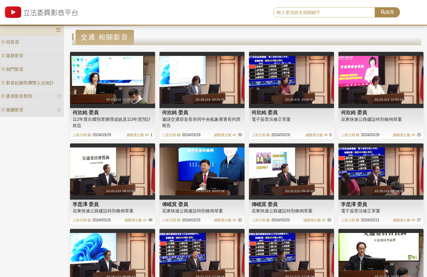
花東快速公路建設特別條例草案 (371, 119)
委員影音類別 (19, 96)
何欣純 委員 (86, 112)
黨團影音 (15, 109)
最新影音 (15, 55)
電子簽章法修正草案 (271, 119)
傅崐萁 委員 (175, 204)
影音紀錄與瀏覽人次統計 (30, 82)
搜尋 (389, 12)
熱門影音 (15, 69)
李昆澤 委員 (86, 204)
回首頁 (12, 41)
